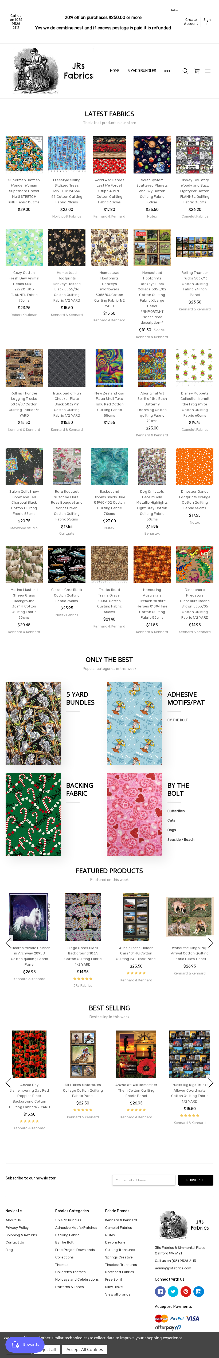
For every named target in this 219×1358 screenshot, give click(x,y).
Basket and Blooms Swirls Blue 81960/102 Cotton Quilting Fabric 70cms (110, 502)
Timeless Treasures (121, 1265)
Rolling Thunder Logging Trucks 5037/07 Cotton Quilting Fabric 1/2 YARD (24, 404)
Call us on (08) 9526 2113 (16, 22)
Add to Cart (24, 153)
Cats (171, 820)
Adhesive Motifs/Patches (76, 1228)
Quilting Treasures (120, 1250)
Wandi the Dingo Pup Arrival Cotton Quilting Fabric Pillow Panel (190, 953)
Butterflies (176, 811)
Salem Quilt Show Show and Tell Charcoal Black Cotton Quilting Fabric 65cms (24, 502)
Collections (64, 1257)
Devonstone (115, 1242)
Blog (9, 1250)
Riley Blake (114, 1287)
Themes (61, 1265)
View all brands (117, 1294)
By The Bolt (178, 789)
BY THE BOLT (177, 720)
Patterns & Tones (69, 1287)
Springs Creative (119, 1257)
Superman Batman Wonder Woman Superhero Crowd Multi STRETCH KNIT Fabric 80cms (24, 191)
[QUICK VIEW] (44, 902)
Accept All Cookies (85, 1349)
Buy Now (24, 163)
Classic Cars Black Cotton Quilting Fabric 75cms (67, 595)
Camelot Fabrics (118, 1228)
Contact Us (15, 1242)
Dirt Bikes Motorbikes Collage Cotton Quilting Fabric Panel (83, 1090)
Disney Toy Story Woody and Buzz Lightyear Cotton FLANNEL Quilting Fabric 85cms (195, 191)
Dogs (171, 830)
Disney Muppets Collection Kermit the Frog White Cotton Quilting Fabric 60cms (195, 404)
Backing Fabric (79, 789)
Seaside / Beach (180, 840)
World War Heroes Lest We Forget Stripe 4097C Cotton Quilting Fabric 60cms (109, 191)
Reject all (47, 1349)
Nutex (110, 1235)
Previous (8, 943)
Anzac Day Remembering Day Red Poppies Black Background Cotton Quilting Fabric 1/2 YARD (29, 1096)
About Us (13, 1220)
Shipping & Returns (21, 1235)
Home (114, 71)
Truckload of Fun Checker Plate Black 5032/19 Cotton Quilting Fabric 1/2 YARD (67, 404)
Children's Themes (70, 1272)
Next (211, 943)
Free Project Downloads (75, 1250)
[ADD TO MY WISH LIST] (33, 153)
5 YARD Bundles (141, 71)
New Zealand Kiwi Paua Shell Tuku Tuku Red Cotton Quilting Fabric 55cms (109, 404)
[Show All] (167, 71)
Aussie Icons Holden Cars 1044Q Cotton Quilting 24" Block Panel (136, 953)
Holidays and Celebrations (77, 1279)
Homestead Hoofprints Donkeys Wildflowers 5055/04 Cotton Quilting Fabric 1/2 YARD (109, 289)
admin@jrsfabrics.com (173, 1268)
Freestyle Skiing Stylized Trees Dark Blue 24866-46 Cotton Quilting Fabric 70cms (67, 191)
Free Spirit (113, 1279)
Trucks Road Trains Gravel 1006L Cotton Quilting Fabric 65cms (109, 601)
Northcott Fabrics (119, 1272)
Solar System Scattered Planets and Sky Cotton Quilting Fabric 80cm (152, 191)
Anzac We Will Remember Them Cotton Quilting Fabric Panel (136, 1090)
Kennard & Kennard (121, 1220)
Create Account (191, 22)
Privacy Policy (17, 1228)
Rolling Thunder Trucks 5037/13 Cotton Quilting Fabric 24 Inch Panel (195, 284)
